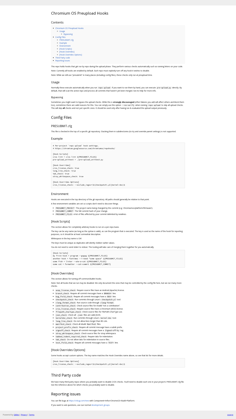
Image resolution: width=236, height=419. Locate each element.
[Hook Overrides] (66, 51)
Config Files (60, 37)
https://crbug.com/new (79, 400)
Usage (62, 31)
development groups (100, 405)
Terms (31, 414)
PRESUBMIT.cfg (66, 40)
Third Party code (62, 57)
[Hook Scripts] (65, 49)
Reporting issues (62, 60)
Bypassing (68, 34)
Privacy (24, 414)
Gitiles (16, 414)
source (230, 414)
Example (63, 43)
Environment (65, 46)
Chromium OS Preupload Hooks (69, 28)
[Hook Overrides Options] (70, 54)
